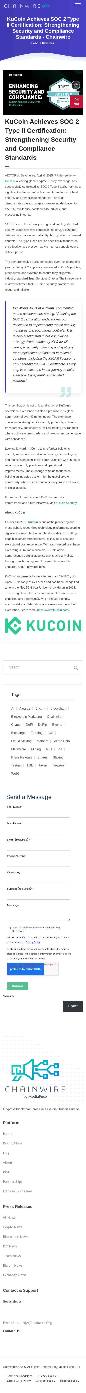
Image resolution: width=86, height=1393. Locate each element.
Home (34, 43)
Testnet (16, 765)
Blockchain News (15, 1236)
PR (60, 749)
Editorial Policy (69, 1380)
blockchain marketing (26, 716)
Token (42, 765)
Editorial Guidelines (17, 1191)
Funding (37, 733)
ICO (50, 733)
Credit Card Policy (19, 1380)
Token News (12, 1256)
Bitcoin (40, 708)
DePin (42, 724)
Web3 (15, 773)
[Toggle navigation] (77, 5)
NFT (49, 749)
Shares (42, 757)
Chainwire (54, 716)
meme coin (61, 741)
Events (57, 724)
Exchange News (14, 1275)
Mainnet (42, 741)
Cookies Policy (45, 1380)
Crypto (16, 724)
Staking (58, 757)
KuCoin (10, 181)
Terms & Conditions (20, 1376)
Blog (6, 1172)
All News (9, 1217)
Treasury (58, 765)
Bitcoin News (12, 1265)
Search (8, 996)
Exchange (18, 733)
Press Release (21, 757)
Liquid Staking (21, 741)
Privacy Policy (46, 1376)
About (7, 1162)
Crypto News (12, 1227)
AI (12, 708)
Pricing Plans (12, 1143)
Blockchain (58, 708)
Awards (24, 708)
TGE (30, 765)
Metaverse (18, 749)
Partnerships (13, 1181)
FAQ (6, 1153)
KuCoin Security (66, 503)
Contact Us (11, 1331)
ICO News (10, 1246)
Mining (36, 749)
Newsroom (48, 43)
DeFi (29, 724)
